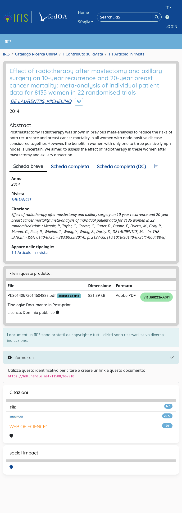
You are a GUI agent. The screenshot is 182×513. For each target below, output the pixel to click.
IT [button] (167, 7)
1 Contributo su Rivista (83, 54)
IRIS (6, 54)
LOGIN (171, 26)
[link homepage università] (54, 17)
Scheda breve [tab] (28, 166)
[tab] (156, 166)
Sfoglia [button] (84, 21)
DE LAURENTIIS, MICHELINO (40, 101)
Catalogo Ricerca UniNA (36, 54)
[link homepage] (17, 17)
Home (83, 12)
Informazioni (23, 357)
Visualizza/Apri (156, 297)
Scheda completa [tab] (70, 166)
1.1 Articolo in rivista (126, 54)
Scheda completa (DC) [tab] (121, 166)
